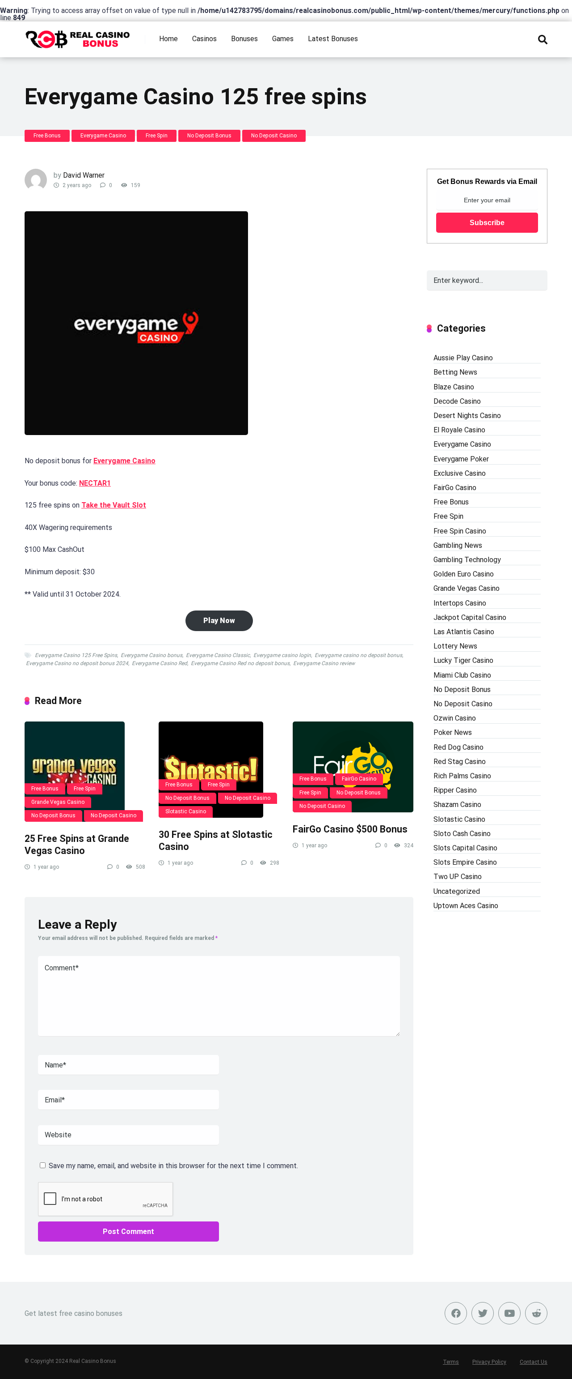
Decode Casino (457, 401)
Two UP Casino (457, 876)
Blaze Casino (453, 387)
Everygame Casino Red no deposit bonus (240, 663)
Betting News (455, 372)
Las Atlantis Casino (463, 632)
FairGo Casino (359, 779)
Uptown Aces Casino (465, 905)
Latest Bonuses (333, 38)
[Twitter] (482, 1313)
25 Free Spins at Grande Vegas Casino (77, 844)
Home (168, 38)
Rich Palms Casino (462, 776)
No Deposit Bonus (209, 135)
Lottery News (455, 646)
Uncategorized (456, 891)
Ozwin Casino (454, 718)
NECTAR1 (95, 483)
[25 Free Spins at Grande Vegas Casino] (85, 772)
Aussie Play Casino (463, 358)
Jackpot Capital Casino (469, 617)
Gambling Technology (467, 559)
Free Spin (157, 135)
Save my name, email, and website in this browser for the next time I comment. (173, 1165)
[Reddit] (536, 1313)
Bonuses (244, 38)
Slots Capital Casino (465, 848)
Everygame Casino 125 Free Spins (76, 655)
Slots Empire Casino (465, 862)
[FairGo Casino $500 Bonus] (353, 767)
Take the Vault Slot (113, 505)
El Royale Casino (459, 430)
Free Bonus (47, 135)
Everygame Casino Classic (218, 655)
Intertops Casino (459, 603)
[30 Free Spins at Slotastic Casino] (219, 770)
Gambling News (457, 545)
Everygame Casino (103, 135)
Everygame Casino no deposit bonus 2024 (77, 663)
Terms (451, 1362)
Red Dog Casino (458, 747)
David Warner (84, 175)
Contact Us (533, 1362)
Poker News (452, 732)
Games (283, 38)
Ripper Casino (455, 790)
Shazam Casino (457, 804)
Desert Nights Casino (467, 415)
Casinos (204, 38)
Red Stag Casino (459, 761)
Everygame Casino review (324, 663)
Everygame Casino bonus (151, 655)
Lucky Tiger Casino (463, 660)
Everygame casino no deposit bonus (358, 655)
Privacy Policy (489, 1362)
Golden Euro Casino (463, 574)
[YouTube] (509, 1313)
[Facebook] (456, 1313)
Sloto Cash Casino (462, 833)
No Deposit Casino (274, 135)
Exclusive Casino (459, 473)
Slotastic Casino (185, 811)
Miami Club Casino (462, 675)
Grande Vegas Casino (57, 802)
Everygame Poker (461, 459)
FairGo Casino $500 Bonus (350, 829)
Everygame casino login (282, 655)
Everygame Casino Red (159, 663)
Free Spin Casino (459, 531)
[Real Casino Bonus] (78, 36)
